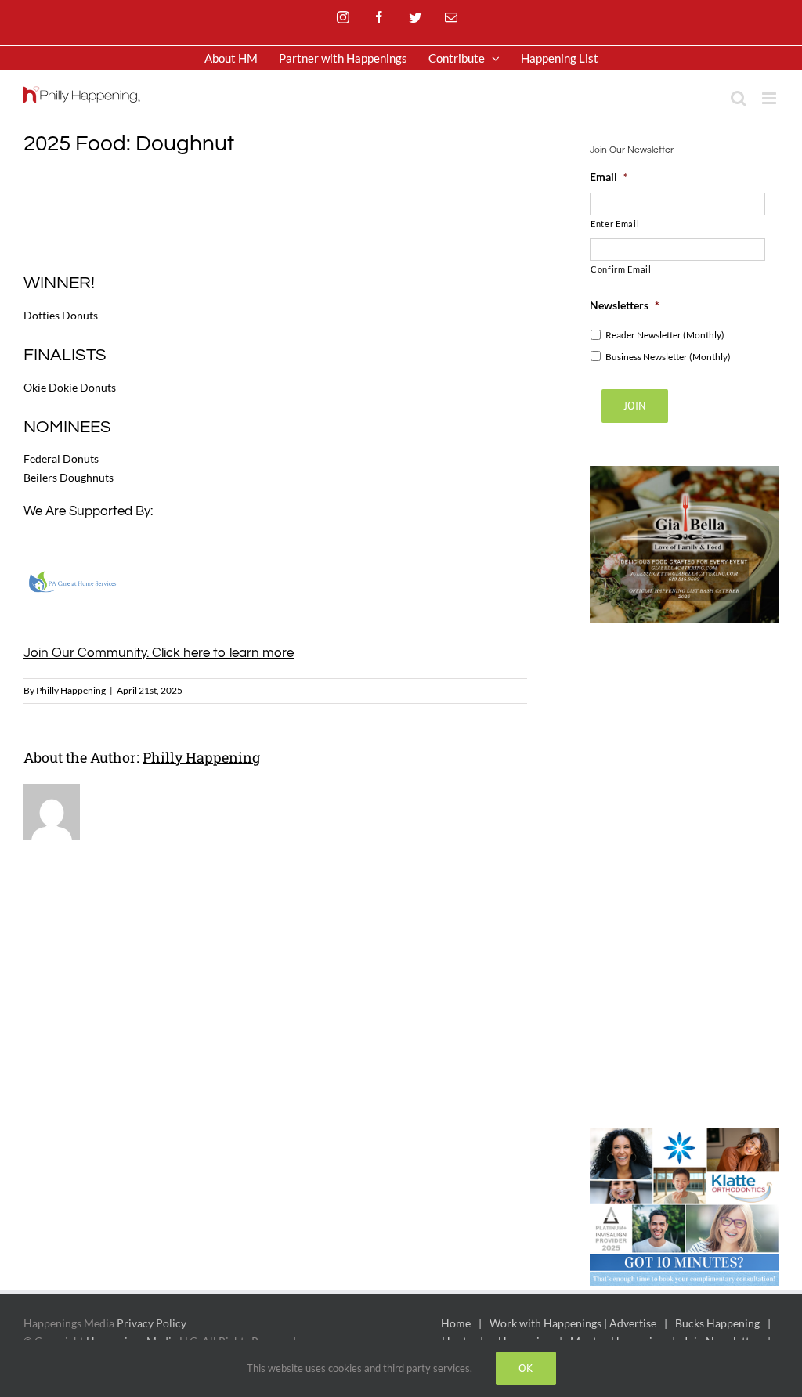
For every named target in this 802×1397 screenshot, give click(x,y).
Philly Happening (71, 690)
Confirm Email (621, 269)
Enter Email (615, 223)
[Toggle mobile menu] (770, 98)
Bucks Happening (717, 1323)
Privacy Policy (151, 1323)
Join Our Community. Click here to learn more (158, 653)
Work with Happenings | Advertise (573, 1323)
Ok (525, 1368)
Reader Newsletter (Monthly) (664, 335)
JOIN (634, 406)
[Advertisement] (308, 212)
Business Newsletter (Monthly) (668, 357)
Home (456, 1323)
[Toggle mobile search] (738, 98)
